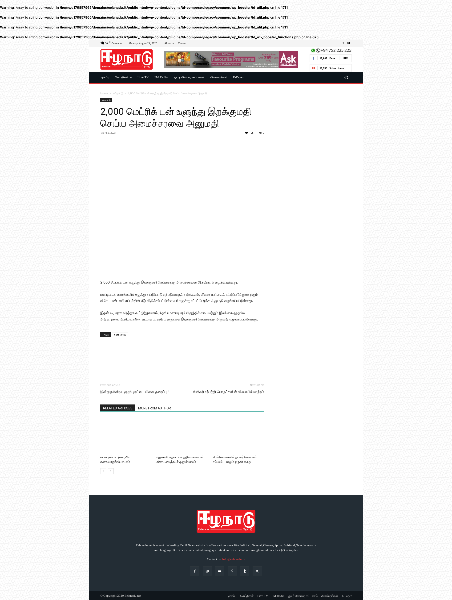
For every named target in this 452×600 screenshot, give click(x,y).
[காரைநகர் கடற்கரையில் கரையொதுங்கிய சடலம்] (126, 435)
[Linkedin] (219, 571)
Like (345, 58)
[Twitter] (116, 143)
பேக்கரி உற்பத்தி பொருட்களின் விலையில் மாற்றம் (228, 392)
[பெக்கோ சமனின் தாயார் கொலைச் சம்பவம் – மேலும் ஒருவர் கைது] (238, 435)
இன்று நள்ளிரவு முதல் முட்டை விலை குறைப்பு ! (134, 392)
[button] (346, 77)
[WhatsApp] (137, 143)
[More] (148, 143)
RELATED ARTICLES (118, 408)
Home (104, 93)
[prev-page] (103, 471)
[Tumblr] (244, 571)
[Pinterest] (126, 143)
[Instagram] (207, 571)
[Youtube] (349, 43)
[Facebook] (343, 43)
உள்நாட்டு (118, 93)
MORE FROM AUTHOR (154, 408)
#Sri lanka (120, 334)
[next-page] (111, 471)
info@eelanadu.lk (233, 559)
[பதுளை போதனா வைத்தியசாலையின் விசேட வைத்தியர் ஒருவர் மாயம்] (182, 435)
